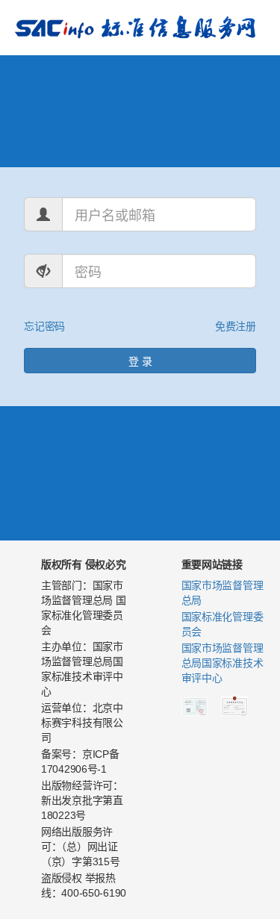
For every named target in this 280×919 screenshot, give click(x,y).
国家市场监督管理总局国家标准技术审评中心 (222, 663)
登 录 (140, 360)
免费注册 (235, 325)
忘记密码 (44, 325)
